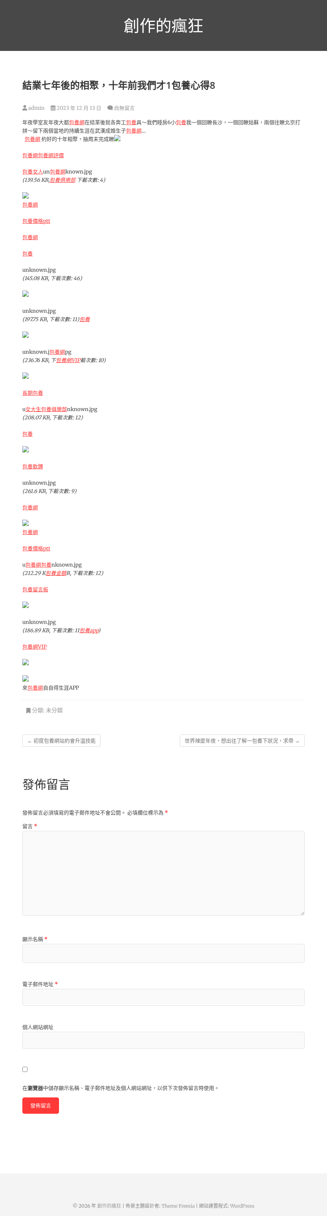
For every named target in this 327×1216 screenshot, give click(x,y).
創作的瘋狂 (163, 25)
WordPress (242, 1206)
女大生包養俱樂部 (46, 409)
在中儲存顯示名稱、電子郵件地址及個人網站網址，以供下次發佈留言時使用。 (120, 1088)
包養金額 (55, 573)
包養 (131, 122)
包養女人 (32, 171)
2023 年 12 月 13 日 (78, 108)
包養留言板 (35, 589)
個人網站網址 (37, 1027)
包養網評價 (51, 155)
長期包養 (32, 393)
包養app (88, 630)
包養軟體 (32, 466)
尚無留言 (124, 108)
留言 (29, 826)
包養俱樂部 (62, 180)
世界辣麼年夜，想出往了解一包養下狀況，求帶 (242, 740)
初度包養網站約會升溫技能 (61, 740)
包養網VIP (68, 360)
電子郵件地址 (40, 984)
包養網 (77, 122)
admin (36, 108)
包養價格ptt (36, 221)
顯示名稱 (34, 939)
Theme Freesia (178, 1206)
